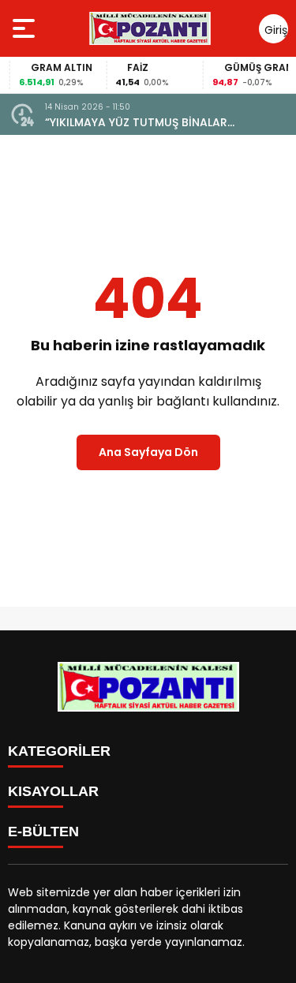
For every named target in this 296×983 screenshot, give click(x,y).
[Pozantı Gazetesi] (151, 28)
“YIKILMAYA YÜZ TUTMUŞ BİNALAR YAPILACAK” (136, 122)
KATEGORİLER (59, 751)
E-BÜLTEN (43, 831)
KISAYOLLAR (53, 791)
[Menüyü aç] (25, 28)
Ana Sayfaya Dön (148, 452)
